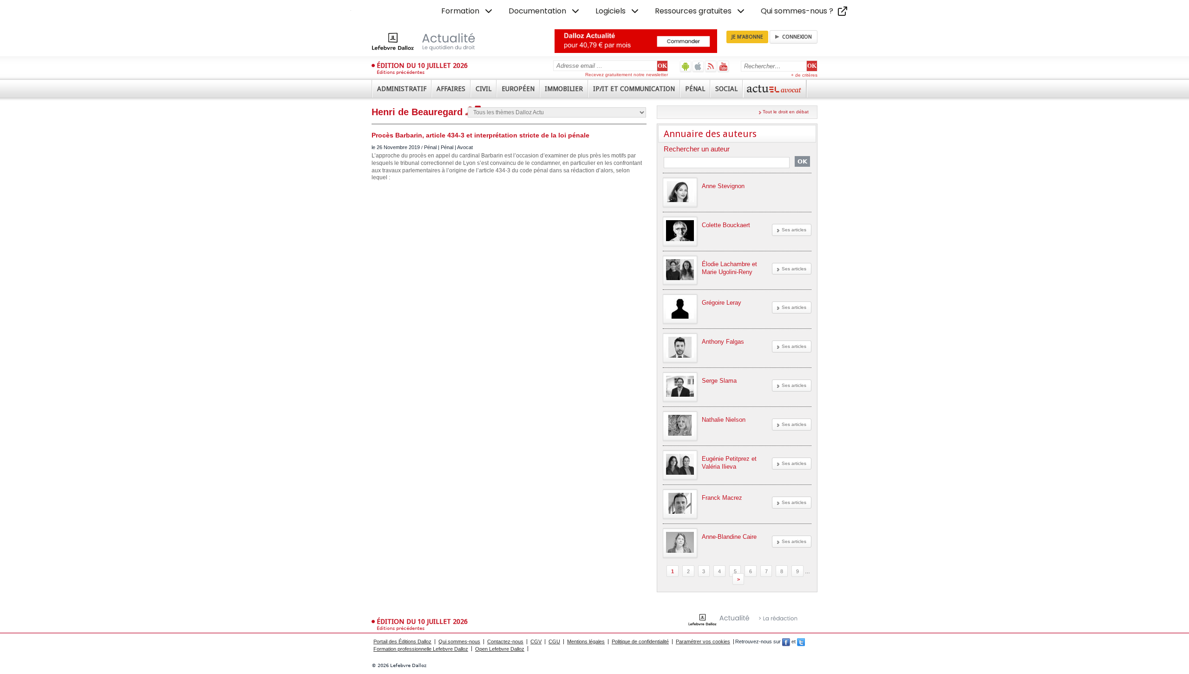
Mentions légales (586, 641)
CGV (536, 641)
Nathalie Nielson (723, 419)
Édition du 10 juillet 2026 (422, 65)
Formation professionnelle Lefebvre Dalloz (420, 649)
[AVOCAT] (774, 89)
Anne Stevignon (723, 186)
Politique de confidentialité (640, 641)
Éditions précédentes (401, 72)
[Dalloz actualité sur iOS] (698, 66)
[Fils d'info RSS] (711, 66)
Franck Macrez (722, 497)
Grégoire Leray (721, 302)
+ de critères (804, 75)
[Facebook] (786, 641)
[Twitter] (801, 641)
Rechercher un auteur (697, 149)
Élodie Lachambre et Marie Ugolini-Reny (729, 268)
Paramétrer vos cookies (703, 641)
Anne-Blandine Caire (729, 536)
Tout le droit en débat (786, 111)
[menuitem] (467, 11)
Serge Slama (719, 380)
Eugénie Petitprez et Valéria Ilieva (729, 462)
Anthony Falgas (723, 341)
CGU (554, 641)
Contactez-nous (505, 641)
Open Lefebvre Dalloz (499, 649)
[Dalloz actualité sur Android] (685, 66)
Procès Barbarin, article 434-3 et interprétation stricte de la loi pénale (480, 135)
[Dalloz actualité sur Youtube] (723, 66)
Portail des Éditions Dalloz (402, 641)
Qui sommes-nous (459, 641)
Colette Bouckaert (726, 225)
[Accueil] (433, 41)
